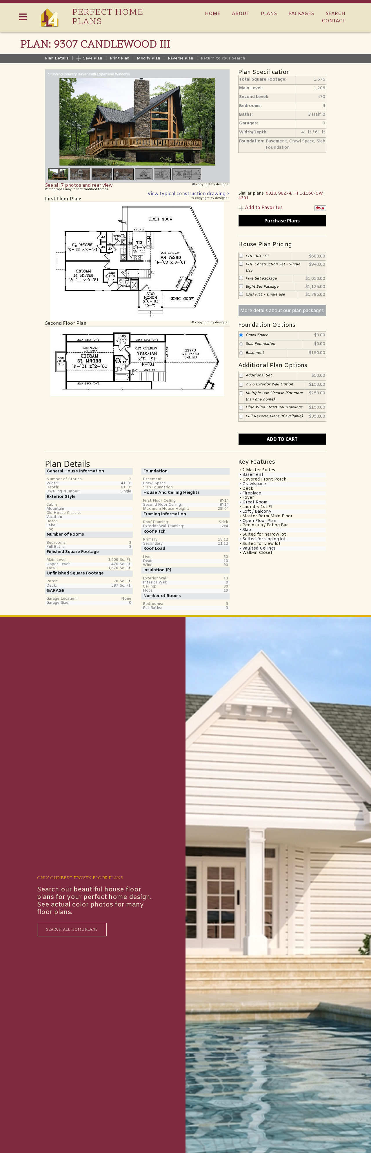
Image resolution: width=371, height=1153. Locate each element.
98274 (284, 193)
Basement (254, 352)
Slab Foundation (260, 343)
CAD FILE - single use (265, 294)
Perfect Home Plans (107, 17)
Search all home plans (72, 929)
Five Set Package (261, 278)
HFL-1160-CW (308, 193)
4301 (243, 198)
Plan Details (56, 58)
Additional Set (258, 375)
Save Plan (92, 58)
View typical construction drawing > (189, 194)
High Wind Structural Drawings (273, 407)
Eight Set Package (262, 286)
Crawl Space (256, 334)
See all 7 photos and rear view (79, 185)
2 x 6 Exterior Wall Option (269, 384)
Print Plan (120, 58)
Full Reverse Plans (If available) (274, 416)
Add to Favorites (264, 208)
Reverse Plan (180, 58)
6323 (271, 193)
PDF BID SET (257, 256)
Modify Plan (148, 58)
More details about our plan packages (282, 310)
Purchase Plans (282, 220)
